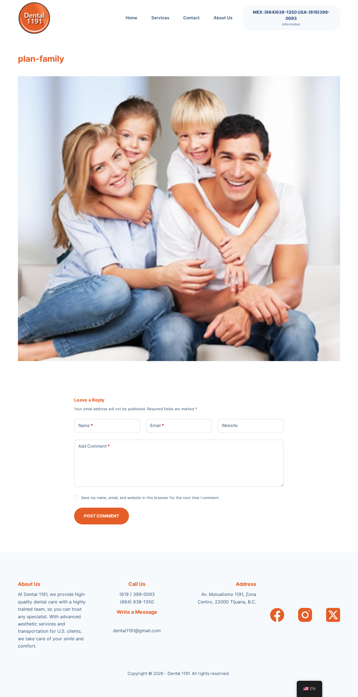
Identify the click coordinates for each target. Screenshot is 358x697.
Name (85, 425)
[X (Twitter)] (333, 615)
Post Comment (101, 516)
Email (157, 425)
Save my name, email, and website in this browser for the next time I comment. (150, 497)
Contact (191, 17)
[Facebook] (277, 615)
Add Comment (94, 446)
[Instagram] (305, 615)
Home (131, 17)
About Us (223, 17)
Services (160, 17)
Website (230, 425)
